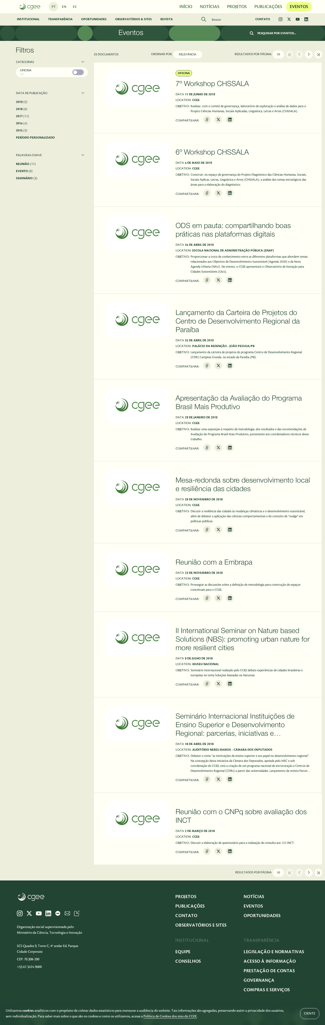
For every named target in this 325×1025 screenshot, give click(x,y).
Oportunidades (94, 19)
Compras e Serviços (267, 989)
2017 (22, 116)
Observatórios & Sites (133, 19)
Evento (24, 171)
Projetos (185, 896)
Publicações (268, 6)
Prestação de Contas (269, 970)
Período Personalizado (35, 137)
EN (64, 7)
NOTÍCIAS (209, 6)
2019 (21, 102)
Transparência (60, 19)
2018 (21, 109)
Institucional (28, 19)
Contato (262, 19)
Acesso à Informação (270, 961)
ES (74, 7)
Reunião (26, 164)
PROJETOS (237, 6)
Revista (166, 19)
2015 (21, 130)
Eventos (299, 6)
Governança (259, 980)
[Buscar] (252, 33)
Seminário (26, 178)
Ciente (309, 1013)
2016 (21, 123)
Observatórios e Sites (201, 925)
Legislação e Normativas (274, 951)
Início (185, 6)
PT (54, 7)
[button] (52, 62)
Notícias (254, 896)
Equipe (183, 951)
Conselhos (188, 961)
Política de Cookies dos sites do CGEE (170, 1016)
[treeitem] (52, 72)
